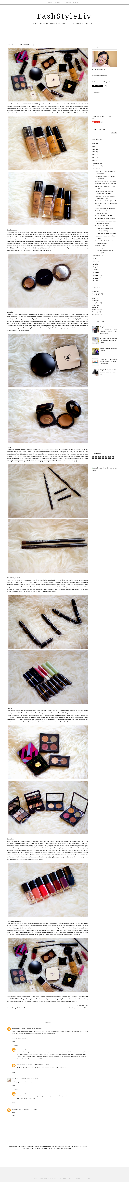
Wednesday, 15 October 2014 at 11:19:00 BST (37, 1064)
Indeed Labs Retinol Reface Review (105, 208)
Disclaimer (57, 2)
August (95, 258)
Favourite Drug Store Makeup (31, 104)
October (95, 169)
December (96, 163)
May (94, 267)
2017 (93, 152)
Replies (16, 1045)
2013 (93, 281)
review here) (77, 241)
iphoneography (96, 314)
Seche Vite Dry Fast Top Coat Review (105, 181)
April (94, 270)
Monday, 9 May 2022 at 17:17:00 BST (28, 1109)
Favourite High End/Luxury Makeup (20, 45)
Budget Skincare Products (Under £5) (105, 201)
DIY (93, 296)
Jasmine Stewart (16, 1028)
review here (48, 241)
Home (50, 2)
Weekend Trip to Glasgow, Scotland (105, 184)
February (96, 275)
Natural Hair (95, 307)
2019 (93, 146)
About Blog (55, 23)
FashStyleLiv (64, 16)
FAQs (64, 23)
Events (94, 298)
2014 (93, 160)
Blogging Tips (96, 294)
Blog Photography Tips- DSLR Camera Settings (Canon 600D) (108, 372)
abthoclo (14, 1079)
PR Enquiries (67, 2)
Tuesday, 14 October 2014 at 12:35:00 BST (31, 1028)
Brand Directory (76, 23)
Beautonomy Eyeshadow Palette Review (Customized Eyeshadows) (108, 362)
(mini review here (35, 321)
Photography (95, 309)
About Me (44, 23)
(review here (24, 241)
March (95, 272)
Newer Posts (12, 1155)
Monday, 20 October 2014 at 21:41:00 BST (27, 1079)
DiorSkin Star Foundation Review (104, 226)
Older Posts (83, 1155)
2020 (93, 143)
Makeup (26, 1008)
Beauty (14, 1008)
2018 (93, 149)
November (96, 166)
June (94, 264)
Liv (17, 1049)
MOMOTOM (15, 1109)
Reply (13, 1041)
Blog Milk (76, 1178)
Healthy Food (96, 303)
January (95, 278)
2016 (93, 155)
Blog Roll (76, 2)
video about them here (74, 104)
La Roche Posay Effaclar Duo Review (105, 233)
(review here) (50, 326)
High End (20, 1008)
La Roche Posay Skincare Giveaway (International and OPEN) (108, 340)
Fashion (94, 300)
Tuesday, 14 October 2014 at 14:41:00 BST (31, 1049)
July (94, 261)
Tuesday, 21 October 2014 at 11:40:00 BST (31, 1093)
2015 (93, 157)
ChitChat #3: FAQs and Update (103, 216)
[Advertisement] (64, 37)
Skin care (94, 312)
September (96, 255)
